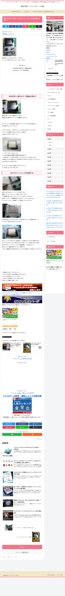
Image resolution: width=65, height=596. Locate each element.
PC (48, 119)
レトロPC (49, 122)
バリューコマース (50, 54)
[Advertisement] (22, 83)
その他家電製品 (51, 99)
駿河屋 (48, 58)
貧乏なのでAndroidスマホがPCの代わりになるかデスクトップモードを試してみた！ (54, 225)
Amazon (48, 50)
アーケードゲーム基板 (53, 106)
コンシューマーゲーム (7, 336)
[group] (12, 346)
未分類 (49, 129)
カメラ (49, 96)
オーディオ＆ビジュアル (53, 92)
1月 (50, 145)
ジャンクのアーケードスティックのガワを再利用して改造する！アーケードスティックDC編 (54, 193)
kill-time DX (52, 236)
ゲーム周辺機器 (51, 115)
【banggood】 (27, 415)
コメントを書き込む (22, 552)
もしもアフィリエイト (52, 56)
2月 (50, 142)
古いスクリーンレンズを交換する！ (22, 70)
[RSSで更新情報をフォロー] (32, 434)
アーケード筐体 (51, 109)
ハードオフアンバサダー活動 (54, 89)
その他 (49, 125)
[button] (40, 347)
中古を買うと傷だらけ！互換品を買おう (23, 68)
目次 (20, 65)
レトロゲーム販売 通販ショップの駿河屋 (22, 395)
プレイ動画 (50, 112)
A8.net (48, 52)
